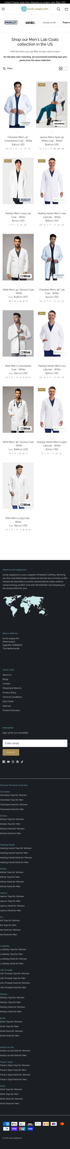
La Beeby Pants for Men (11, 963)
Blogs (5, 679)
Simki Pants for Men (9, 1035)
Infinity (3, 869)
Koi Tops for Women (10, 920)
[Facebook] (4, 762)
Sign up (11, 752)
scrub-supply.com (15, 1138)
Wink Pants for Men (9, 1103)
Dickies (3, 816)
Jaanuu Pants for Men (10, 910)
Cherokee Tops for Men (11, 800)
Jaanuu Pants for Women (12, 906)
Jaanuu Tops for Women (12, 896)
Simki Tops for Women (11, 1021)
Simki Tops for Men (9, 1026)
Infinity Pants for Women (12, 881)
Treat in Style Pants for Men (13, 1079)
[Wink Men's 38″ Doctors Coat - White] (18, 409)
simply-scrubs (7, 1047)
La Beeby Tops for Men (11, 954)
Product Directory (11, 710)
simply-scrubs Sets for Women (15, 1050)
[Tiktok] (22, 762)
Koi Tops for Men (8, 925)
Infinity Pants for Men (10, 886)
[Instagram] (13, 762)
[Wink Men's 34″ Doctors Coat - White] (18, 257)
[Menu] (3, 9)
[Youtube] (8, 762)
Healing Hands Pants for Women (16, 857)
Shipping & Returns (12, 688)
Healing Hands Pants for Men (14, 862)
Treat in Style (6, 1062)
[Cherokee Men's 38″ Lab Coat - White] (51, 257)
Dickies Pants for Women (12, 828)
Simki (2, 1018)
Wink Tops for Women (11, 1089)
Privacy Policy (9, 692)
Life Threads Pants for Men (13, 987)
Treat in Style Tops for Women (15, 1065)
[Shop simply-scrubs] (44, 22)
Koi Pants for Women (10, 930)
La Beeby (4, 946)
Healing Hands (7, 845)
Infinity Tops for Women (11, 872)
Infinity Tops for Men (10, 877)
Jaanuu (3, 893)
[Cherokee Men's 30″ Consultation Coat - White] (18, 105)
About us (7, 675)
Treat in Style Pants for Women (15, 1074)
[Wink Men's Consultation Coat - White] (18, 333)
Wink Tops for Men (9, 1094)
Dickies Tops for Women (12, 819)
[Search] (58, 9)
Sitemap (7, 706)
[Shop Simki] (25, 22)
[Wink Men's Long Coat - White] (18, 486)
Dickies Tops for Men (10, 824)
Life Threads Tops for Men (13, 978)
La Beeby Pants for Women (13, 959)
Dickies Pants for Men (10, 833)
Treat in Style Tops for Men (13, 1070)
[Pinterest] (17, 762)
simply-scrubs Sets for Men (13, 1055)
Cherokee (5, 791)
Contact (6, 683)
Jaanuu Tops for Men (10, 901)
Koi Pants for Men (8, 934)
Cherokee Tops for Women (13, 795)
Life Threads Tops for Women (14, 973)
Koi (1, 917)
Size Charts (8, 701)
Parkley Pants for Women (12, 1007)
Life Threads (6, 970)
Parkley (3, 994)
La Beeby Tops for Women (13, 949)
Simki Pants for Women (11, 1031)
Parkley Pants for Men (10, 1011)
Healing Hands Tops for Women (16, 848)
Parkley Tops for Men (10, 1002)
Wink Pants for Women (11, 1099)
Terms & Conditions (12, 697)
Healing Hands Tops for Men (14, 853)
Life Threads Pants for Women (15, 983)
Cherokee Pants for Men (12, 809)
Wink (2, 1086)
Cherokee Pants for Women (14, 804)
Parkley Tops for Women (12, 997)
